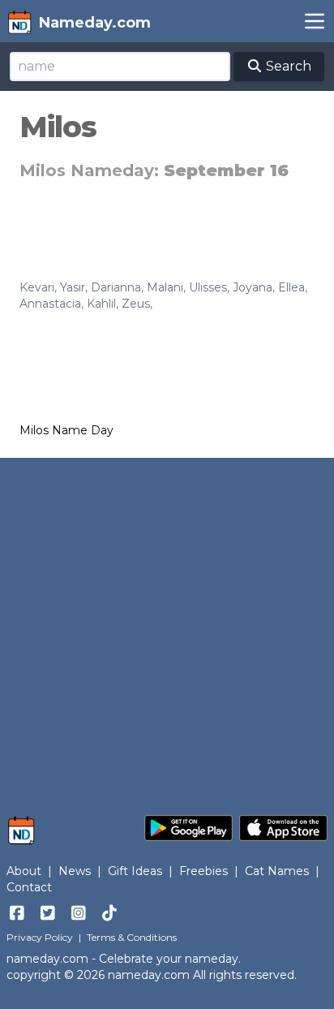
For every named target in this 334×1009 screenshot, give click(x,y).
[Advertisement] (167, 628)
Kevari (36, 287)
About (23, 871)
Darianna (116, 287)
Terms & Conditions (132, 937)
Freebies (203, 871)
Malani (165, 287)
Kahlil (101, 303)
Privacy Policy (39, 937)
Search (287, 66)
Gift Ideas (135, 871)
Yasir (72, 287)
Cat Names (277, 871)
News (74, 871)
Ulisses (208, 287)
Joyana (252, 287)
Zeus (136, 303)
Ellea (291, 287)
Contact (29, 887)
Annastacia (50, 303)
